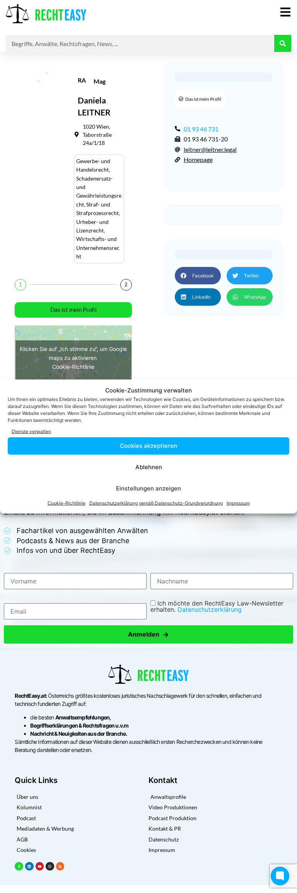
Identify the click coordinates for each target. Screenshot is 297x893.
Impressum (238, 503)
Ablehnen (148, 467)
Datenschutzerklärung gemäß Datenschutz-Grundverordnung (156, 503)
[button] (198, 275)
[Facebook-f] (19, 866)
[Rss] (60, 866)
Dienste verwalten (31, 431)
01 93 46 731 (201, 128)
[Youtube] (40, 866)
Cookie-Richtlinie (66, 503)
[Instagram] (50, 866)
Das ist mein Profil (73, 309)
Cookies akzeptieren (148, 445)
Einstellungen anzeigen (148, 488)
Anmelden (148, 634)
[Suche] (282, 43)
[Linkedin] (29, 866)
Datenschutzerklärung (210, 609)
